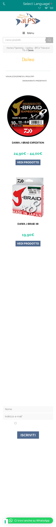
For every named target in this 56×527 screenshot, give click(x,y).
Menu (30, 33)
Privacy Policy (34, 423)
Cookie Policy (43, 505)
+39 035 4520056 (29, 319)
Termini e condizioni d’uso (28, 385)
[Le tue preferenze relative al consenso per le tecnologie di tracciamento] (5, 522)
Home (10, 48)
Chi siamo (28, 373)
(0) (51, 8)
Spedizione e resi (28, 381)
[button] (29, 520)
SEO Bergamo (28, 508)
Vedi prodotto (28, 162)
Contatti (28, 377)
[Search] (49, 40)
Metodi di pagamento (28, 389)
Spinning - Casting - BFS (27, 48)
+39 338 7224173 (29, 322)
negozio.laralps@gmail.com (29, 324)
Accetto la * (29, 423)
